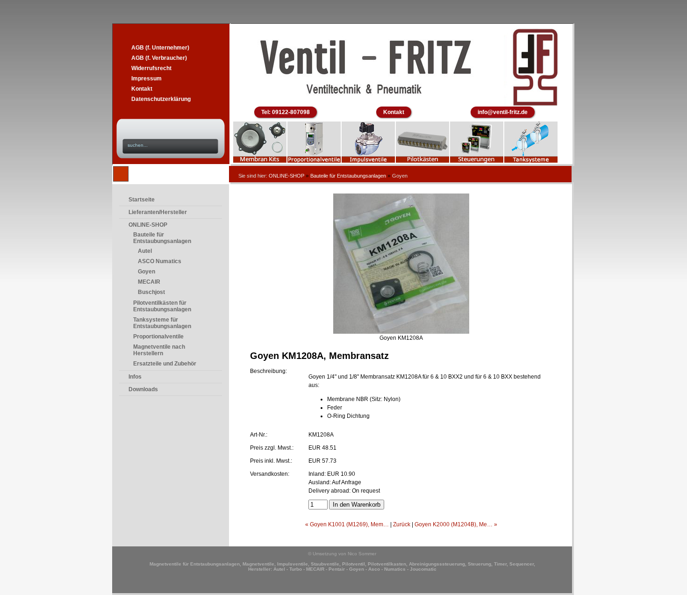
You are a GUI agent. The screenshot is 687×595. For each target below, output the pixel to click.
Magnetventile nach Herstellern (159, 350)
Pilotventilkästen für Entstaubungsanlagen (162, 306)
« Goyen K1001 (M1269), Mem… (347, 524)
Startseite (142, 199)
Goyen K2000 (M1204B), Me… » (456, 524)
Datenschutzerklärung (161, 99)
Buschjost (151, 292)
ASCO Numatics (159, 261)
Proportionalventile (158, 336)
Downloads (143, 389)
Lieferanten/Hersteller (158, 212)
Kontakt (141, 89)
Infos (135, 376)
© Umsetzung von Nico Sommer (342, 553)
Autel (145, 251)
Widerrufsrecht (151, 68)
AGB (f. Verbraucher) (159, 58)
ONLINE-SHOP (286, 176)
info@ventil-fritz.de (503, 112)
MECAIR (149, 282)
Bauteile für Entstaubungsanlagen (348, 176)
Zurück (401, 524)
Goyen (146, 271)
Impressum (146, 78)
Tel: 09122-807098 (285, 112)
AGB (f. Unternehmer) (160, 47)
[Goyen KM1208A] (401, 332)
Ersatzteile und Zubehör (164, 363)
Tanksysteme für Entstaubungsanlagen (162, 323)
